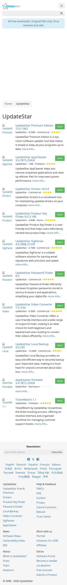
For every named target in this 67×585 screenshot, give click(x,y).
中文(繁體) (24, 476)
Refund (40, 512)
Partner (40, 536)
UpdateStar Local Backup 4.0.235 (32, 345)
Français (45, 464)
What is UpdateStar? (15, 556)
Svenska (20, 472)
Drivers (7, 497)
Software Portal (45, 556)
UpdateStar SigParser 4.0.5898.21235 (29, 242)
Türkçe (31, 472)
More (60, 126)
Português (55, 468)
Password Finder (13, 506)
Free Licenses (44, 570)
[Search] (61, 13)
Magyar (36, 476)
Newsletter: (33, 446)
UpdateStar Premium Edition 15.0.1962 (34, 127)
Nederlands (31, 468)
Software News (12, 536)
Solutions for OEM (47, 540)
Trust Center (43, 516)
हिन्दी (45, 476)
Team (6, 565)
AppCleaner (10, 525)
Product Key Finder (14, 502)
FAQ (38, 493)
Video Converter (12, 516)
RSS (5, 545)
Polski (43, 468)
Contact (41, 498)
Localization (43, 565)
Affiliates (41, 545)
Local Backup (10, 511)
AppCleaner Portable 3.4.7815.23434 (29, 381)
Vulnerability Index (14, 540)
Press (6, 560)
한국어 (18, 468)
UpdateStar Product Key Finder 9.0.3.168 (31, 215)
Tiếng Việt (43, 472)
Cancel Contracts (46, 507)
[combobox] (30, 13)
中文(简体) (57, 472)
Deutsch (21, 464)
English (10, 464)
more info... (29, 149)
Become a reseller (46, 560)
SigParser (8, 520)
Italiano (56, 464)
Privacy (40, 502)
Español (33, 464)
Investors (8, 570)
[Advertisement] (33, 64)
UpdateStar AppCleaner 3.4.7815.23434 (30, 158)
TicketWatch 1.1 (25, 399)
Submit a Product (46, 574)
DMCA (40, 488)
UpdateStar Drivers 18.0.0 (32, 189)
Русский (8, 472)
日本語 (8, 468)
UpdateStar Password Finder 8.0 (34, 274)
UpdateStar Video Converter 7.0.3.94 (33, 306)
